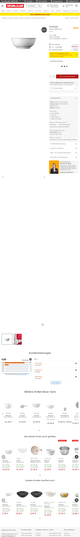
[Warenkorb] (76, 6)
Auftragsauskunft (57, 1)
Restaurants (67, 535)
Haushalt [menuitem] (38, 10)
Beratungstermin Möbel (55, 533)
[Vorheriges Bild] (3, 177)
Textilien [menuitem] (31, 10)
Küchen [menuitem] (9, 10)
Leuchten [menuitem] (23, 10)
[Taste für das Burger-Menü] (2, 6)
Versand (76, 49)
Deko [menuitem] (52, 10)
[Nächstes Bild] (44, 177)
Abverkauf (38, 533)
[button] (43, 324)
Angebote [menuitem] (66, 10)
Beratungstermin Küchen (55, 535)
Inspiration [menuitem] (75, 10)
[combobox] (52, 76)
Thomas (51, 31)
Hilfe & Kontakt (43, 1)
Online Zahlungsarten (26, 535)
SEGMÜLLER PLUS (73, 1)
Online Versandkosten (26, 533)
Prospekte (29, 1)
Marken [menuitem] (58, 10)
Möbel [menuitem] (3, 10)
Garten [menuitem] (16, 10)
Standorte (66, 533)
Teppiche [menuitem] (46, 10)
